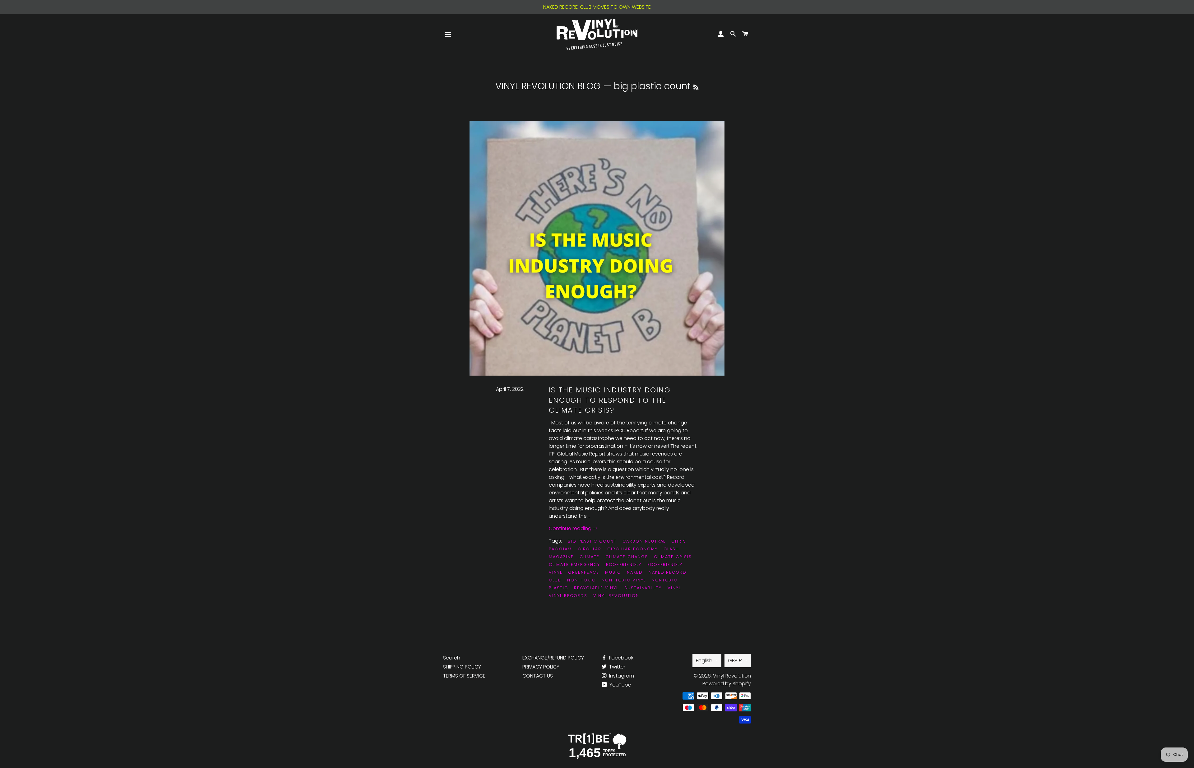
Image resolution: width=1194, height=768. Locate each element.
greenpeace (583, 572)
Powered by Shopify (726, 683)
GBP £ (735, 660)
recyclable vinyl (596, 588)
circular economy (632, 549)
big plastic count (592, 541)
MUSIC (613, 572)
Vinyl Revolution (616, 596)
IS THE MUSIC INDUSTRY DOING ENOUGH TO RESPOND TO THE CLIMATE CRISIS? (610, 400)
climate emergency (574, 564)
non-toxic (581, 580)
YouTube (619, 684)
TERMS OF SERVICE (464, 675)
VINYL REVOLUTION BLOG (548, 86)
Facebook (620, 657)
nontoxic (665, 580)
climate (590, 557)
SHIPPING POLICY (462, 666)
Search (451, 657)
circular (590, 549)
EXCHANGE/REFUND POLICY (553, 657)
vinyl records (568, 596)
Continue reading (571, 528)
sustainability (643, 588)
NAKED (635, 572)
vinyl (674, 588)
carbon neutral (643, 541)
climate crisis (673, 557)
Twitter (616, 666)
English (704, 660)
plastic (558, 588)
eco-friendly (623, 564)
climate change (626, 557)
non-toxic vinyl (624, 580)
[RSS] (696, 87)
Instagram (621, 675)
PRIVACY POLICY (540, 666)
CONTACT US (537, 675)
